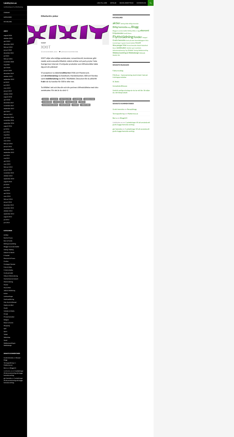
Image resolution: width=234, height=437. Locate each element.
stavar (75, 105)
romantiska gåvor (50, 105)
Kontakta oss (141, 3)
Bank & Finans (8, 238)
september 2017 (9, 108)
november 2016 (9, 120)
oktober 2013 (8, 211)
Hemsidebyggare (140, 40)
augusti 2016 (8, 126)
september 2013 (9, 214)
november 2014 (9, 173)
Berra (115, 118)
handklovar (89, 99)
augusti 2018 (8, 97)
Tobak (6, 334)
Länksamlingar (8, 296)
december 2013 (9, 205)
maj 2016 (7, 135)
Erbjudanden (118, 33)
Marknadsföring (9, 299)
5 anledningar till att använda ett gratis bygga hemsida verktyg (131, 123)
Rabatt (139, 45)
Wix (119, 55)
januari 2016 (8, 146)
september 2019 (9, 79)
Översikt (7, 12)
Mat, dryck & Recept (10, 302)
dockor (54, 99)
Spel (5, 328)
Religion (6, 320)
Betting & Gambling (10, 244)
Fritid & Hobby (8, 270)
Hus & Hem (7, 287)
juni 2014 (7, 187)
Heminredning (8, 282)
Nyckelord (8, 21)
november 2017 (9, 105)
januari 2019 (8, 91)
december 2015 (9, 149)
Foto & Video (8, 267)
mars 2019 (7, 88)
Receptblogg (131, 109)
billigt (129, 27)
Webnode (142, 53)
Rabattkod (144, 45)
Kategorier (8, 17)
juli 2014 (6, 184)
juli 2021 (6, 56)
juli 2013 (6, 220)
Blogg (134, 27)
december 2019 (9, 73)
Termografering (118, 114)
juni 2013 (7, 222)
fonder (138, 37)
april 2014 (7, 193)
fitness (130, 33)
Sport (5, 331)
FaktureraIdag (118, 71)
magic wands (71, 102)
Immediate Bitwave (120, 86)
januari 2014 (8, 202)
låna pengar (117, 45)
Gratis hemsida (119, 40)
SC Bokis (116, 82)
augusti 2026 (8, 35)
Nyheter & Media (9, 311)
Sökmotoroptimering (119, 50)
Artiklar (113, 3)
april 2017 (7, 111)
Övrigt (6, 314)
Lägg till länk (102, 3)
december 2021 (9, 53)
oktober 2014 (8, 176)
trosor (130, 50)
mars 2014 (7, 196)
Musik (6, 308)
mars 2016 (7, 141)
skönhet (129, 48)
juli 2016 (6, 129)
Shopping (7, 326)
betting (123, 23)
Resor (114, 48)
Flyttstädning (123, 36)
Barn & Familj (8, 241)
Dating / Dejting (9, 249)
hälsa (146, 40)
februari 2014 (8, 199)
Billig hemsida (120, 26)
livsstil (138, 43)
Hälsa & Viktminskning (11, 276)
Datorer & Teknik (9, 252)
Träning (136, 50)
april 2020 (7, 67)
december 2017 (9, 103)
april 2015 (7, 161)
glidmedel (77, 99)
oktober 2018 (8, 94)
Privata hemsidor (132, 45)
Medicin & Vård (8, 305)
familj (125, 33)
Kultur (6, 293)
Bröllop (130, 31)
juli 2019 (6, 82)
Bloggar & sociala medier (120, 31)
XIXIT (46, 46)
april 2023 (7, 41)
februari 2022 (8, 47)
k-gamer (123, 43)
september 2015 (9, 152)
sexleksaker (64, 105)
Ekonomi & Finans (9, 258)
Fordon (6, 261)
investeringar (117, 43)
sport (133, 48)
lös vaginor (58, 102)
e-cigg (138, 31)
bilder (127, 23)
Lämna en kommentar (69, 52)
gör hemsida (117, 129)
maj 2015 (7, 158)
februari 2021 (8, 59)
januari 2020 (8, 70)
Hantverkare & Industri (11, 279)
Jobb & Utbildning (9, 290)
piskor (82, 102)
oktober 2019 (8, 76)
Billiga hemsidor (134, 23)
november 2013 (9, 208)
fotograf (144, 37)
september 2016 (9, 123)
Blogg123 (123, 118)
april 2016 (7, 138)
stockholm (138, 48)
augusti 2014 (8, 181)
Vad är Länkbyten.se (126, 3)
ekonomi (144, 30)
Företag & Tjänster (9, 264)
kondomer (47, 102)
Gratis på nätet (130, 40)
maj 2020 (7, 65)
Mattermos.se (133, 114)
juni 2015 (7, 155)
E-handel (6, 255)
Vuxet (43, 43)
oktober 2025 (8, 38)
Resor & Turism (8, 323)
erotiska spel (65, 99)
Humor (6, 285)
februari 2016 (8, 143)
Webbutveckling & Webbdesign (126, 53)
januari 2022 (8, 50)
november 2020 (9, 62)
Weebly (115, 55)
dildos (45, 99)
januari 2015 (8, 170)
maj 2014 (7, 190)
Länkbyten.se (10, 3)
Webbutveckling (143, 50)
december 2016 (9, 117)
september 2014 (9, 179)
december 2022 (9, 44)
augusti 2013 (8, 217)
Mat (124, 45)
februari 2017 (8, 114)
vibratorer (85, 105)
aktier (116, 23)
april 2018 (7, 100)
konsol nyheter (130, 43)
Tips (126, 50)
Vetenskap (7, 337)
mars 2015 (7, 164)
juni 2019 (7, 85)
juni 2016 (7, 132)
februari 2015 (8, 167)
